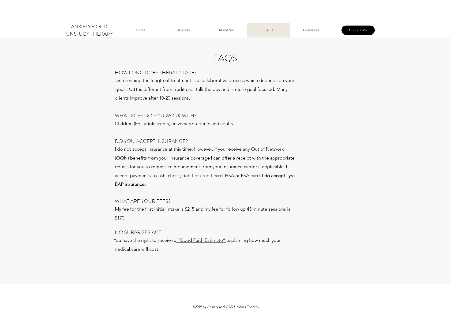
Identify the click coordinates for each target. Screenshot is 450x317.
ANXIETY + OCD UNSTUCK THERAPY (89, 30)
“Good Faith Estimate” (201, 240)
